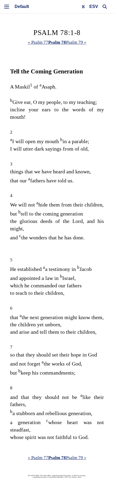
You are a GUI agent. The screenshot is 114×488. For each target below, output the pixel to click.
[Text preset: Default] (21, 6)
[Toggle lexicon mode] (83, 6)
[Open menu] (7, 7)
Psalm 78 (57, 42)
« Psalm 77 (38, 42)
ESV (93, 6)
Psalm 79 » (76, 42)
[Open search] (104, 6)
